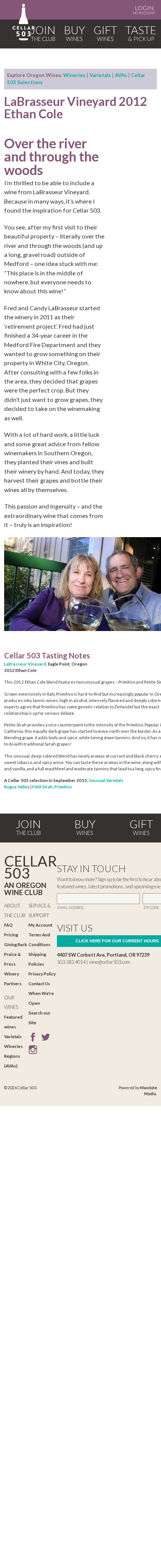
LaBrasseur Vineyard (25, 663)
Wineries (74, 75)
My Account (144, 9)
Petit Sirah (42, 786)
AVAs (121, 75)
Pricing (11, 934)
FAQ (8, 924)
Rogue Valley (17, 786)
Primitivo (63, 786)
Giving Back (15, 944)
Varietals (100, 75)
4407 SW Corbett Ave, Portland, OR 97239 (103, 955)
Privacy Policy (42, 973)
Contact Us (39, 983)
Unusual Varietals (106, 780)
